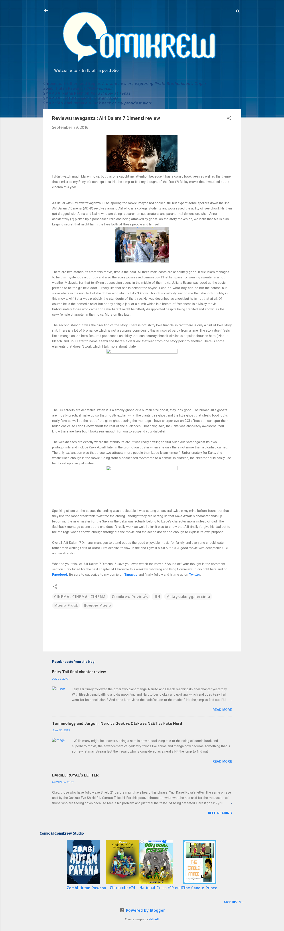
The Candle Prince (200, 887)
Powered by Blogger (145, 910)
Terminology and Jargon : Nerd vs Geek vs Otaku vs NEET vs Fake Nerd (117, 723)
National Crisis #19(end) (161, 887)
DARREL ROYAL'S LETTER (75, 775)
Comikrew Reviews (130, 596)
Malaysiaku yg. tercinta (188, 596)
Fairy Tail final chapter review (79, 671)
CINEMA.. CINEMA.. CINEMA (80, 596)
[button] (229, 118)
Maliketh (154, 919)
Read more (222, 710)
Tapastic (131, 575)
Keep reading (220, 813)
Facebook (60, 575)
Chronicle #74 (122, 887)
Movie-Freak (66, 605)
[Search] (238, 12)
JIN (157, 596)
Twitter (194, 575)
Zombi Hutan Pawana (86, 887)
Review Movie (97, 605)
